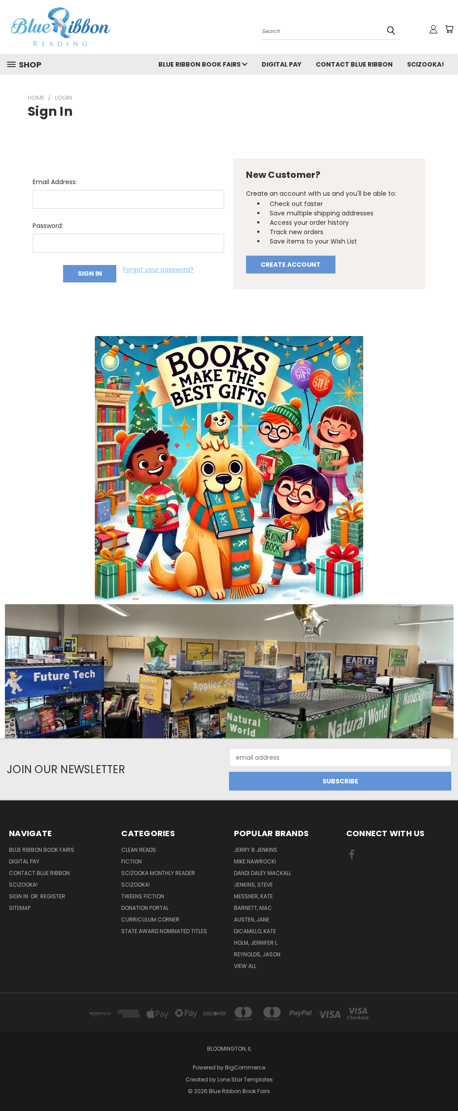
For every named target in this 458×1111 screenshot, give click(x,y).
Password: (48, 225)
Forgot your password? (158, 269)
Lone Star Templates (245, 1079)
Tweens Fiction (142, 896)
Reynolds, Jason (257, 954)
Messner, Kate (253, 896)
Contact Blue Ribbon (354, 64)
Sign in (19, 896)
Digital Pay (281, 64)
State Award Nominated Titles (164, 931)
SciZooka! (425, 64)
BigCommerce (245, 1067)
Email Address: (55, 181)
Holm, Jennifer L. (256, 943)
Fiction (131, 861)
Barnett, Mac (253, 908)
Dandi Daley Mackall (262, 873)
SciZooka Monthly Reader (158, 873)
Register (52, 896)
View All (245, 966)
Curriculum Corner (150, 919)
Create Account (291, 264)
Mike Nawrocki (255, 861)
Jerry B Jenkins (255, 850)
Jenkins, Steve (253, 884)
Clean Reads (138, 850)
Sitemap (19, 908)
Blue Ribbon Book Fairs (200, 64)
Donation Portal (145, 908)
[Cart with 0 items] (449, 29)
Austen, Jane (251, 919)
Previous (444, 1083)
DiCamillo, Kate (255, 931)
